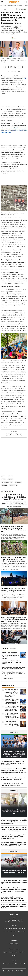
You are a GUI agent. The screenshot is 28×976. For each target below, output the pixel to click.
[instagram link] (12, 921)
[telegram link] (19, 921)
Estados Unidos (21, 928)
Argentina (5, 952)
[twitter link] (9, 921)
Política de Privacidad (20, 963)
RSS (14, 935)
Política (3, 9)
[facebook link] (6, 921)
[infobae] (14, 2)
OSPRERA (10, 479)
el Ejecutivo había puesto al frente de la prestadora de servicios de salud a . (14, 130)
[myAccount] (25, 2)
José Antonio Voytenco (7, 482)
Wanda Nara (18, 5)
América (5, 928)
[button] (2, 2)
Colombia (10, 928)
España (15, 928)
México (4, 932)
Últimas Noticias (21, 932)
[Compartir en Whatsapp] (5, 67)
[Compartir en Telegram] (18, 67)
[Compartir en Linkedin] (15, 67)
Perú (8, 932)
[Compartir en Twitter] (11, 67)
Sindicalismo (18, 482)
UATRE (3, 479)
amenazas (4, 485)
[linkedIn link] (22, 921)
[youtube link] (15, 921)
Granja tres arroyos (10, 5)
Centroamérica (13, 932)
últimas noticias (13, 485)
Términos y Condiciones (8, 963)
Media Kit (14, 955)
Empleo (17, 943)
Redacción (11, 943)
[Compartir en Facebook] (8, 67)
